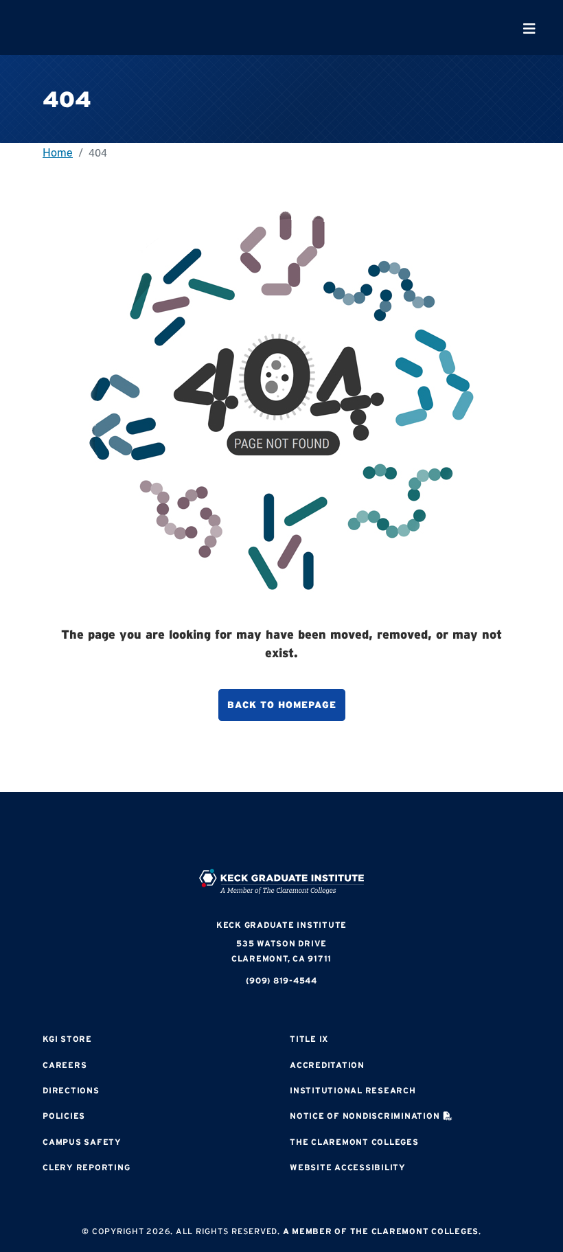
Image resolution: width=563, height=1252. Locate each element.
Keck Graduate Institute (281, 924)
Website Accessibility (348, 1167)
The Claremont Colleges (354, 1141)
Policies (64, 1115)
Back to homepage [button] (281, 704)
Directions (71, 1090)
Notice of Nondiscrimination (364, 1115)
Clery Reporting (86, 1167)
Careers (65, 1064)
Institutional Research (353, 1090)
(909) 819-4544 (281, 980)
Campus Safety (82, 1141)
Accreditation (327, 1064)
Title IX (309, 1038)
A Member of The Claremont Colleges (381, 1231)
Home (58, 152)
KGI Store (67, 1038)
